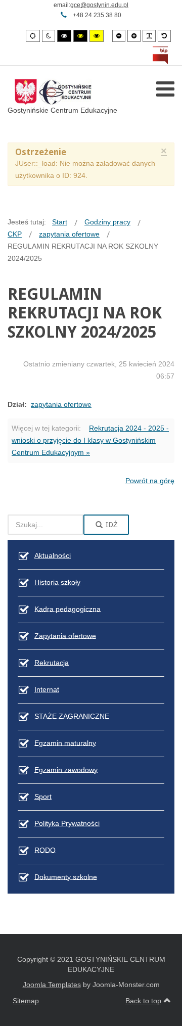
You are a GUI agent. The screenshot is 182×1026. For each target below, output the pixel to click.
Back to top (143, 1001)
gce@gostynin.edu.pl (99, 5)
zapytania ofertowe (61, 404)
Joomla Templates (52, 985)
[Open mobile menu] (165, 89)
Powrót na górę (149, 481)
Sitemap (26, 1001)
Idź (111, 525)
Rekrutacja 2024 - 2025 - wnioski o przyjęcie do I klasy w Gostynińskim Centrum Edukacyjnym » (90, 440)
